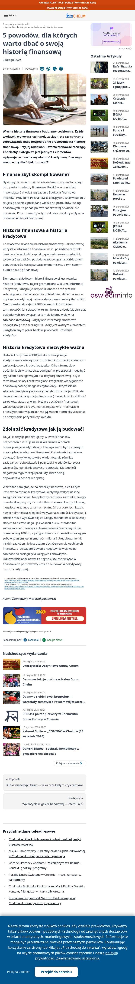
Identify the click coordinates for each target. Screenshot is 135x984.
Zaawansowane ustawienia (77, 958)
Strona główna (9, 24)
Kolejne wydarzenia (67, 763)
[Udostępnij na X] (55, 69)
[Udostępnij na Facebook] (61, 69)
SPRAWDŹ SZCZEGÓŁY (111, 42)
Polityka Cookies (18, 971)
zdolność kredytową (16, 320)
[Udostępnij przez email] (48, 69)
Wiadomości (23, 24)
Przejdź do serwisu (56, 971)
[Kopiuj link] (42, 69)
